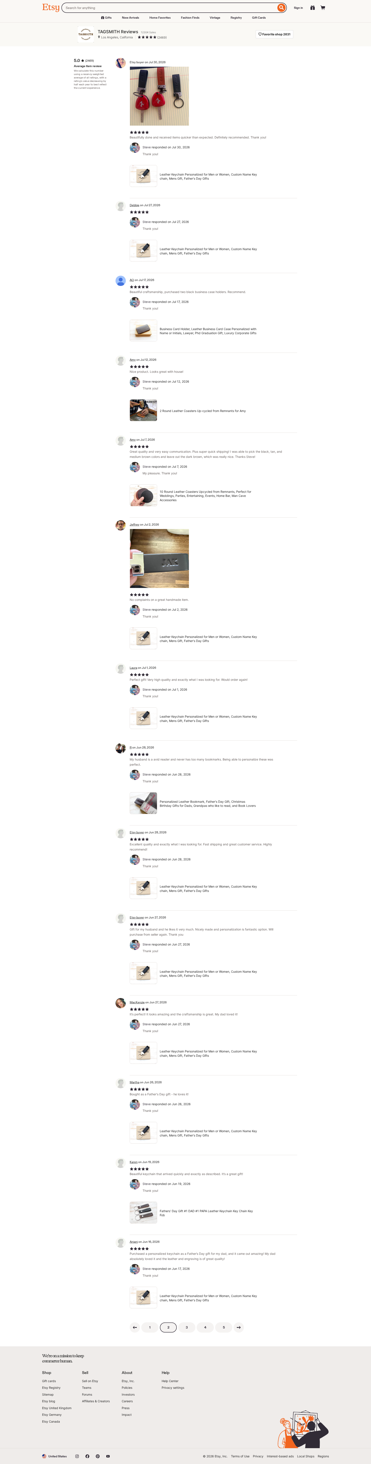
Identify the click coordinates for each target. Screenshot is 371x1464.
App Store (56, 1436)
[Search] (281, 8)
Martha (134, 1082)
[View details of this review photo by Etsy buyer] (159, 96)
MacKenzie (137, 1002)
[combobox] (168, 8)
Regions (323, 1456)
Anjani (134, 1241)
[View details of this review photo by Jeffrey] (159, 558)
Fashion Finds (190, 17)
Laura (133, 667)
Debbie (134, 205)
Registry (236, 17)
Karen (134, 1162)
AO (132, 280)
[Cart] (323, 8)
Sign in (298, 7)
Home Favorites (160, 17)
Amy (133, 359)
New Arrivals (130, 17)
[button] (54, 1456)
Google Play (89, 1436)
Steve (147, 147)
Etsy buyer (137, 832)
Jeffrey (134, 524)
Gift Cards (259, 17)
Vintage (215, 17)
